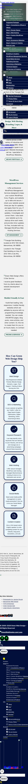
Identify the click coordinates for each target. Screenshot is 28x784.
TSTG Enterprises (8, 603)
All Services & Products (13, 69)
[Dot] (2, 768)
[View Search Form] (2, 125)
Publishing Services (12, 61)
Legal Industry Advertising (11, 608)
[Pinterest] (7, 616)
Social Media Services (13, 59)
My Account (12, 112)
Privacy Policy (12, 99)
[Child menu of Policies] (4, 93)
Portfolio (6, 14)
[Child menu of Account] (4, 109)
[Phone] (22, 768)
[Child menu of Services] (4, 51)
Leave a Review (13, 117)
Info (4, 702)
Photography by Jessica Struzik (13, 599)
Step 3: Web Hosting (12, 32)
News (10, 83)
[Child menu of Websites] (4, 20)
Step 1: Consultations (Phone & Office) (16, 26)
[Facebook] (9, 616)
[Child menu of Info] (4, 75)
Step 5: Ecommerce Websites (15, 40)
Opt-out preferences (14, 96)
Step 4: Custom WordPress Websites (14, 37)
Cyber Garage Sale (9, 606)
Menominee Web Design (10, 601)
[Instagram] (11, 616)
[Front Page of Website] (15, 12)
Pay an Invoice (13, 115)
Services (5, 685)
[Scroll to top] (2, 638)
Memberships (10, 85)
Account (5, 727)
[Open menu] (1, 142)
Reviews (11, 88)
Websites (6, 663)
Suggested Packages (12, 22)
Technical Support (11, 66)
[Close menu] (0, 642)
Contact (6, 120)
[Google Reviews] (1, 616)
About (10, 77)
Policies (5, 717)
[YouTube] (3, 616)
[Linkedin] (5, 616)
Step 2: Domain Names (13, 30)
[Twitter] (7, 768)
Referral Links (10, 45)
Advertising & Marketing (13, 64)
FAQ (9, 80)
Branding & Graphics (12, 54)
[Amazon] (19, 768)
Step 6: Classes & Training (14, 43)
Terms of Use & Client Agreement (14, 103)
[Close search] (2, 771)
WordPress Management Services (16, 56)
